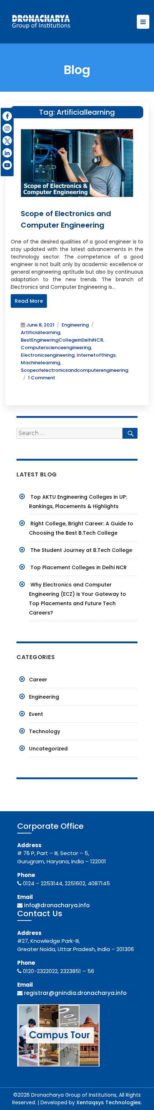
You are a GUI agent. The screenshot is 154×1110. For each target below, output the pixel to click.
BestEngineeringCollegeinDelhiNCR (62, 340)
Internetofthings (96, 355)
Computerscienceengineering (56, 347)
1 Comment (41, 377)
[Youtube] (7, 165)
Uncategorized (48, 748)
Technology (44, 731)
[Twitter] (7, 140)
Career (38, 679)
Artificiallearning (40, 332)
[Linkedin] (7, 152)
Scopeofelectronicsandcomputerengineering (74, 370)
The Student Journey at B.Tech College (81, 550)
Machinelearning (40, 362)
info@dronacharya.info (57, 905)
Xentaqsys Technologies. (109, 1102)
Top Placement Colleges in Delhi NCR (78, 567)
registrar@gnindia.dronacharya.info (75, 993)
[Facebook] (7, 116)
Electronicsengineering (47, 355)
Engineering (75, 324)
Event (36, 714)
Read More (29, 301)
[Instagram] (7, 128)
